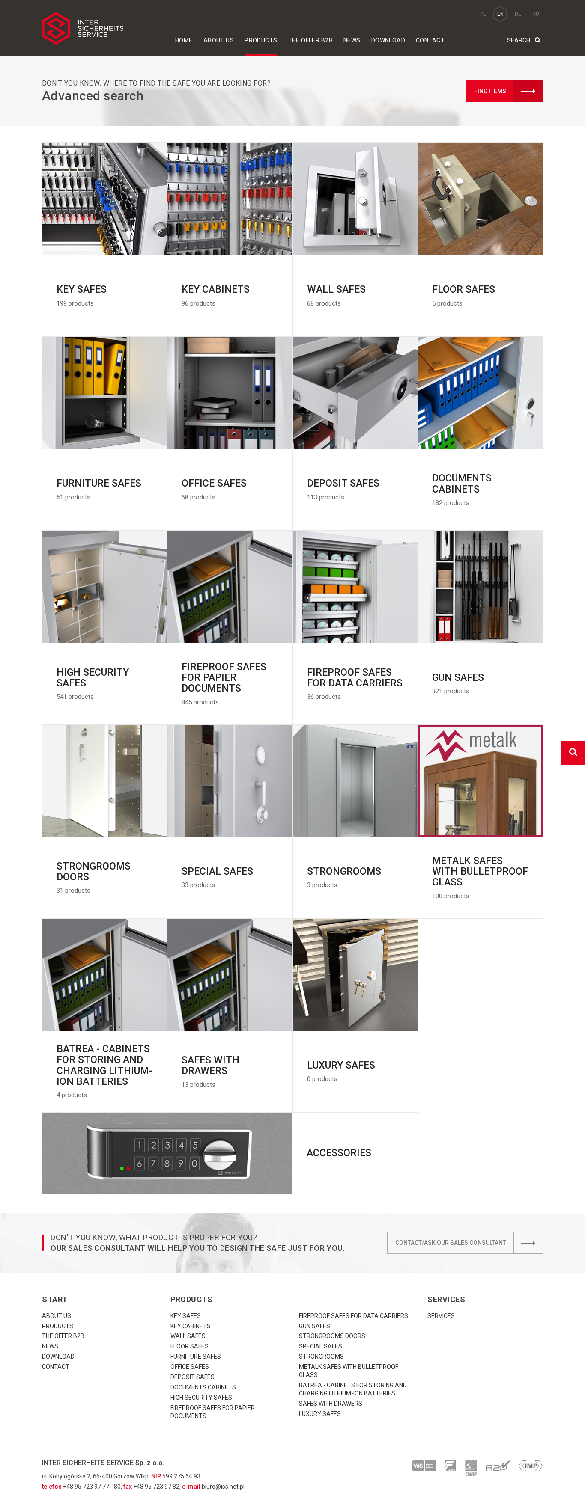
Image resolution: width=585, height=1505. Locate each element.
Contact (430, 40)
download (388, 40)
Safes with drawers (330, 1403)
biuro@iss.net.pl (223, 1486)
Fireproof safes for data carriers (353, 1315)
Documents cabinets (203, 1387)
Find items (490, 91)
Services (441, 1315)
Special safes (320, 1346)
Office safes (189, 1366)
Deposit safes (192, 1377)
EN (500, 14)
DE (518, 14)
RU (535, 14)
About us (218, 40)
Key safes (185, 1315)
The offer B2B (310, 40)
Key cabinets (190, 1326)
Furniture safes (195, 1356)
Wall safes (188, 1336)
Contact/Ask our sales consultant (450, 1242)
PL (483, 14)
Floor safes (189, 1346)
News (352, 40)
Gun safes (314, 1326)
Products (261, 40)
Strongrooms (321, 1356)
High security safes (201, 1397)
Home (184, 40)
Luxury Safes (320, 1413)
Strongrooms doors (332, 1336)
